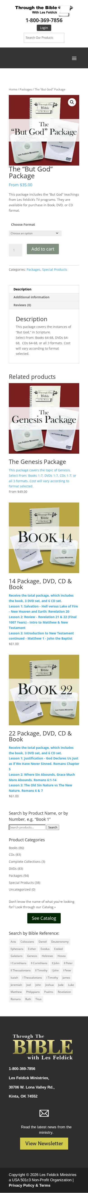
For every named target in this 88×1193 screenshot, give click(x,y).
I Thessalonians (32, 978)
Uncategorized (20, 889)
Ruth (28, 999)
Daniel (43, 942)
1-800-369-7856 (44, 20)
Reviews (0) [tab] (22, 305)
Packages (26, 89)
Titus (38, 999)
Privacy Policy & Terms (29, 1185)
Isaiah (14, 978)
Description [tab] (22, 289)
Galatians (17, 956)
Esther (32, 949)
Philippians (33, 992)
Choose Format (23, 224)
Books (13, 848)
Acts (13, 942)
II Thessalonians (21, 970)
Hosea (62, 956)
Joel (28, 985)
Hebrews (47, 956)
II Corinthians (39, 963)
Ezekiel (58, 949)
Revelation (64, 992)
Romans (16, 999)
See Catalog (44, 918)
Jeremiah (16, 985)
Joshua (49, 985)
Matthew (16, 992)
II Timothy (41, 970)
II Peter (68, 963)
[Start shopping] (44, 71)
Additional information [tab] (31, 297)
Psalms (48, 992)
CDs (12, 854)
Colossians (27, 942)
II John (55, 963)
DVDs (13, 868)
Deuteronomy (60, 942)
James (66, 978)
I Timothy (52, 978)
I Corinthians (18, 963)
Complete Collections (25, 861)
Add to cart (42, 249)
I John (55, 970)
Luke (71, 985)
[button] (72, 102)
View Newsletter (44, 1144)
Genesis (32, 956)
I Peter (67, 970)
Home (13, 89)
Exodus (45, 949)
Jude (61, 985)
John (38, 985)
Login (44, 28)
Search (52, 827)
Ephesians (17, 949)
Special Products (54, 269)
